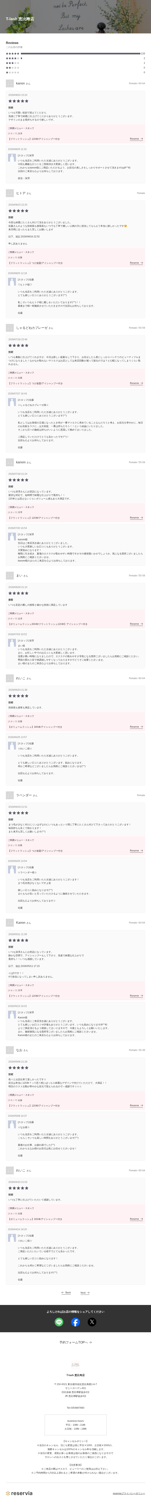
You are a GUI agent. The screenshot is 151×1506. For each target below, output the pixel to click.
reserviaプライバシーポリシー (129, 1493)
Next (83, 1292)
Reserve (134, 138)
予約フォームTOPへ (73, 1342)
